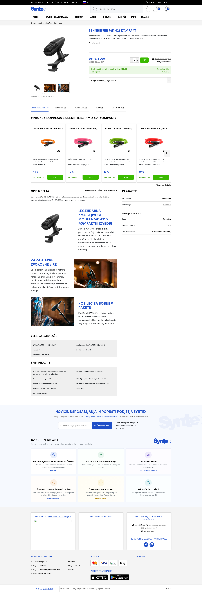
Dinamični (166, 218)
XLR (169, 225)
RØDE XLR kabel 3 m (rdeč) (154, 128)
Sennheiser (58, 23)
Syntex (33, 23)
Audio (40, 23)
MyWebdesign (103, 588)
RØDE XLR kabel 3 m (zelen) (118, 128)
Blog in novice (74, 565)
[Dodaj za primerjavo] (58, 151)
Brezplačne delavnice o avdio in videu (101, 416)
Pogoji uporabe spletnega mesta (47, 569)
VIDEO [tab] (99, 107)
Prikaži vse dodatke (163, 185)
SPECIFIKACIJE (110, 190)
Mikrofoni (48, 23)
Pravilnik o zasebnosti (42, 573)
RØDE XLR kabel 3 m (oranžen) (48, 128)
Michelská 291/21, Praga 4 (59, 516)
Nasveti (71, 569)
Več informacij (94, 42)
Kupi (144, 60)
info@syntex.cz (150, 531)
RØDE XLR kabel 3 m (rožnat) (83, 128)
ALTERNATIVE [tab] (81, 107)
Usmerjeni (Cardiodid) (161, 231)
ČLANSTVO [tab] (60, 107)
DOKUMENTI (118, 107)
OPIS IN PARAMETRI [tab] (39, 107)
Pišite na (75, 2)
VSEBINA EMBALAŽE (93, 190)
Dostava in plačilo (40, 561)
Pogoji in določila (40, 565)
